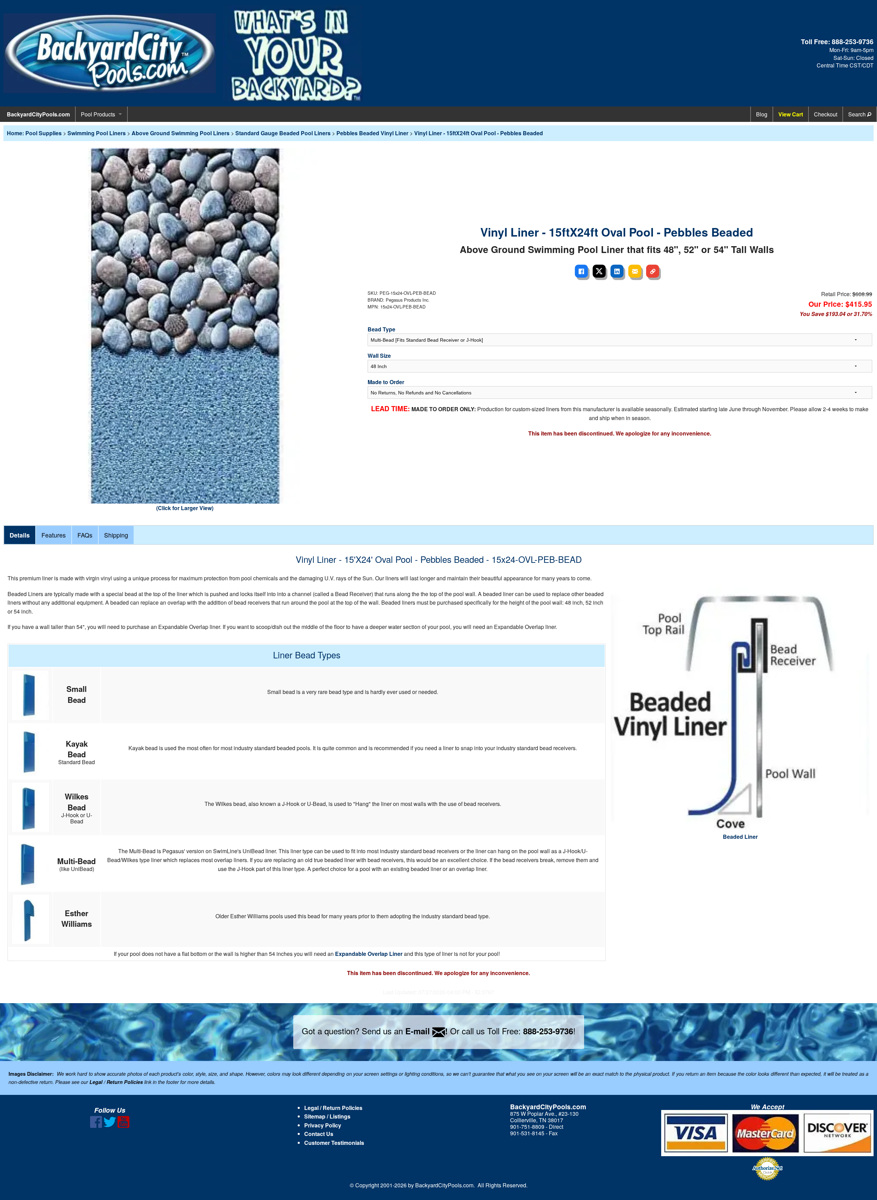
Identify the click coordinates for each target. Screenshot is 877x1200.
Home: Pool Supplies (34, 133)
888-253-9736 (853, 41)
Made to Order (386, 382)
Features (53, 535)
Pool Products (98, 114)
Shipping (116, 535)
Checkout (825, 114)
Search (857, 114)
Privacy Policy (322, 1125)
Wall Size (379, 355)
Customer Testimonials (334, 1143)
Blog (761, 114)
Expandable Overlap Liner (369, 954)
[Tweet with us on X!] (109, 1126)
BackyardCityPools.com (38, 114)
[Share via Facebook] (581, 271)
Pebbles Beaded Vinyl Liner (372, 133)
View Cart (790, 114)
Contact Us (318, 1134)
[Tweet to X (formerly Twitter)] (599, 271)
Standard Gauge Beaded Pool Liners (283, 133)
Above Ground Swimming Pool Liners (181, 133)
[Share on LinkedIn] (616, 271)
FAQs (84, 535)
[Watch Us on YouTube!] (123, 1126)
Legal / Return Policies (333, 1108)
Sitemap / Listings (327, 1116)
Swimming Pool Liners (96, 133)
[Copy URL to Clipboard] (652, 271)
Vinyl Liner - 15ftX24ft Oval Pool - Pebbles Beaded (478, 133)
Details (20, 535)
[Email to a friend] (634, 271)
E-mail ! (426, 1031)
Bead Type (381, 329)
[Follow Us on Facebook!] (96, 1126)
